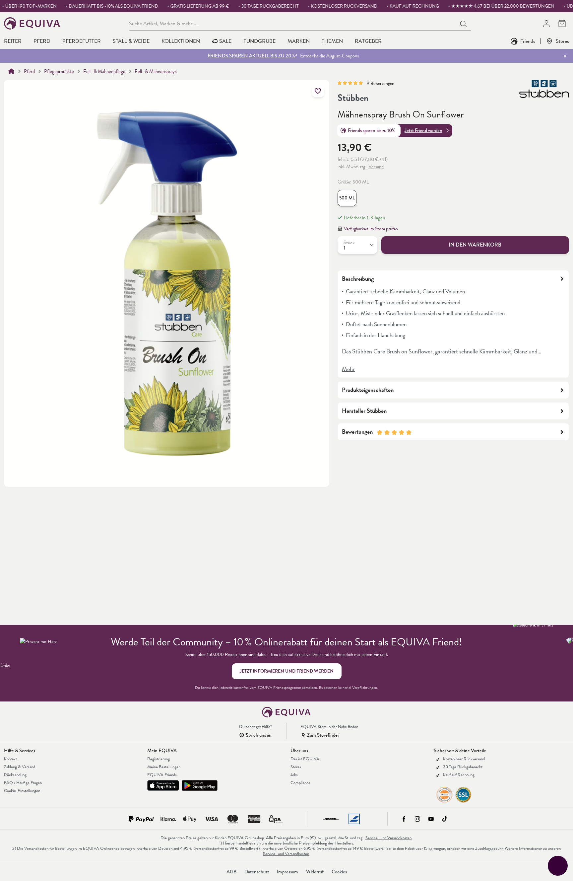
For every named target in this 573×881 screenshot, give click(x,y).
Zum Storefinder (323, 735)
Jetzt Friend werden (423, 130)
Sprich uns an (259, 735)
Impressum (287, 871)
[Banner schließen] (565, 56)
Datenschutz (256, 871)
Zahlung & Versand (19, 767)
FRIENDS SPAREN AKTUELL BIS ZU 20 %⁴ (252, 55)
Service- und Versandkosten (388, 838)
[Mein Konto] (546, 23)
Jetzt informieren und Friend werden (287, 671)
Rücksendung (15, 775)
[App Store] (163, 785)
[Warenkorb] (562, 23)
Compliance (300, 783)
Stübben (353, 98)
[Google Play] (200, 785)
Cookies (339, 871)
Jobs (294, 775)
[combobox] (293, 23)
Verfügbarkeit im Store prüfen (371, 229)
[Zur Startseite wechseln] (32, 23)
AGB (231, 871)
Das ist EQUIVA (304, 759)
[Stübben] (544, 91)
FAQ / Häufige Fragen (23, 783)
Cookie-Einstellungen (22, 791)
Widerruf (315, 871)
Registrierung (158, 759)
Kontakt (10, 759)
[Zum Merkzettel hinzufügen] (318, 91)
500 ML (347, 198)
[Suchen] (464, 23)
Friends (527, 40)
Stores (562, 40)
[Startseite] (11, 71)
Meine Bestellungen (163, 767)
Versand (376, 166)
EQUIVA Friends (162, 775)
